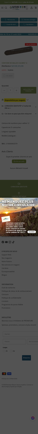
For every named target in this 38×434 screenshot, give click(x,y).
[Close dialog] (36, 199)
